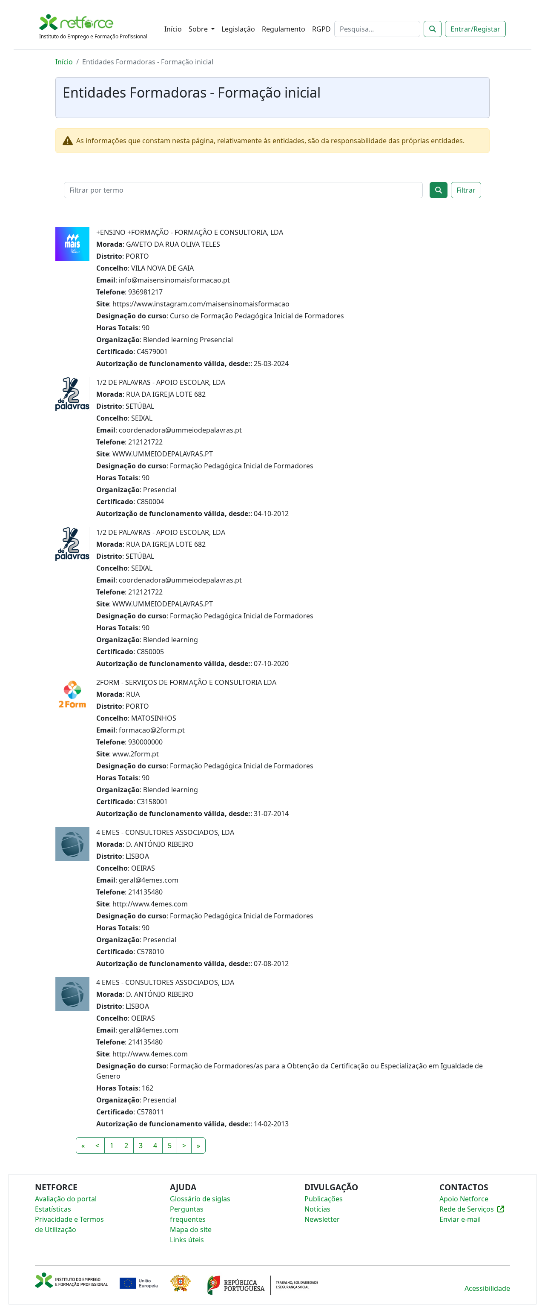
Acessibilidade (487, 1288)
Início (173, 29)
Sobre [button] (199, 29)
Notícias (317, 1209)
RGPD (321, 29)
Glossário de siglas (200, 1198)
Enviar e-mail (460, 1219)
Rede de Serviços (466, 1209)
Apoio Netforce (463, 1198)
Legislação (238, 29)
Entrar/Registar (475, 29)
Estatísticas (53, 1209)
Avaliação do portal (66, 1198)
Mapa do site (191, 1229)
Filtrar (466, 190)
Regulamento (283, 29)
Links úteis (187, 1239)
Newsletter (322, 1219)
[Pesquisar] (433, 29)
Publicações (323, 1198)
